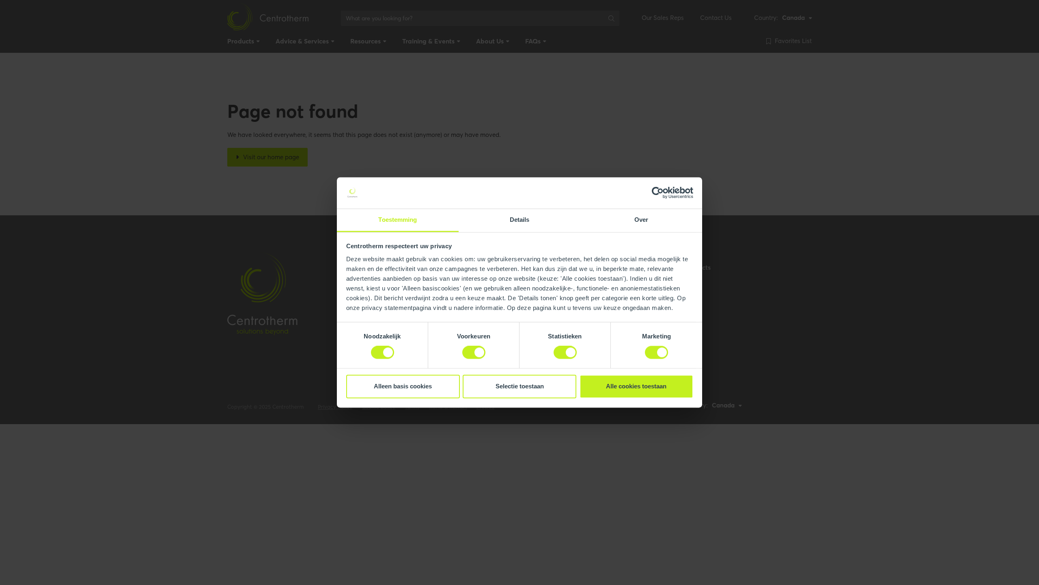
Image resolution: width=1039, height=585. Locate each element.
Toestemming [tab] (397, 219)
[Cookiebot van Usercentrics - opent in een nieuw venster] (657, 193)
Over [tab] (641, 219)
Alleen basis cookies (403, 386)
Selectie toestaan (520, 386)
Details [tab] (520, 219)
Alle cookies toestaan (636, 386)
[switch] (473, 352)
